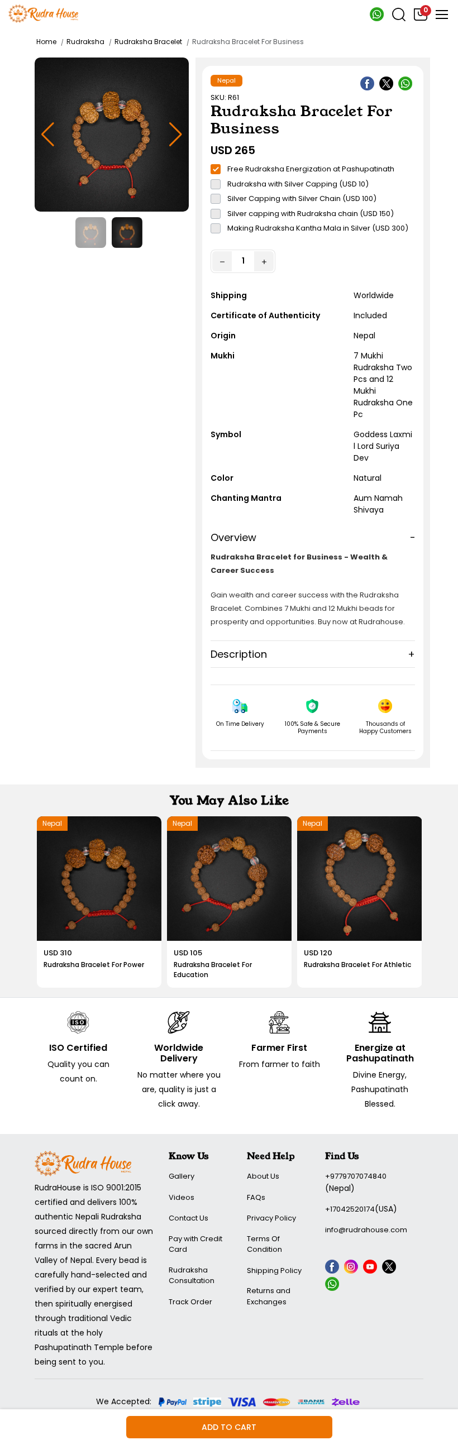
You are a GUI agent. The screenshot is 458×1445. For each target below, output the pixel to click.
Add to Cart (229, 1427)
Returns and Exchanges (268, 1296)
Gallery (181, 1176)
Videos (181, 1197)
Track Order (190, 1301)
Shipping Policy (274, 1270)
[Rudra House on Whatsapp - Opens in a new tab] (377, 19)
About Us (263, 1176)
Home (46, 41)
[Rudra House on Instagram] (352, 1268)
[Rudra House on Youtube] (371, 1268)
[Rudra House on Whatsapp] (333, 1285)
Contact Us (188, 1218)
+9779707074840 (356, 1176)
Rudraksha (85, 41)
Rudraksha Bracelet (148, 41)
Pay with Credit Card (195, 1244)
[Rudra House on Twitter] (387, 85)
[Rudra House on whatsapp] (406, 85)
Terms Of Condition (264, 1244)
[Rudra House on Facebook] (368, 85)
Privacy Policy (271, 1218)
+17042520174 (350, 1209)
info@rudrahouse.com (366, 1229)
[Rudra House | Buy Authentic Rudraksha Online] (43, 12)
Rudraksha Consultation (191, 1275)
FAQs (256, 1197)
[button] (175, 134)
